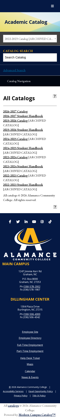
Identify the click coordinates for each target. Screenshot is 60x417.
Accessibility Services (13, 391)
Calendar (30, 371)
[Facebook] (10, 222)
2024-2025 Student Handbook (23, 148)
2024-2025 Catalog (15, 139)
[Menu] (52, 6)
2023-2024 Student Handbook (23, 166)
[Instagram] (42, 222)
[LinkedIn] (26, 222)
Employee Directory (30, 338)
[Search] (53, 57)
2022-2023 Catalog (15, 175)
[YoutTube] (34, 222)
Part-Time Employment (30, 351)
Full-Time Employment (30, 345)
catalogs (13, 406)
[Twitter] (18, 222)
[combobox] (30, 38)
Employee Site (30, 332)
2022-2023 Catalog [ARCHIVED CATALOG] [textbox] (31, 39)
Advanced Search (14, 70)
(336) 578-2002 (31, 286)
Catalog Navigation (19, 81)
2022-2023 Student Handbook (23, 185)
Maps (30, 364)
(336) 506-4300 (31, 314)
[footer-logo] (30, 244)
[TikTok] (50, 221)
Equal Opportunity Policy (40, 391)
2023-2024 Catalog (15, 157)
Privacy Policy (20, 395)
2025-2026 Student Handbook (23, 130)
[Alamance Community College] (19, 6)
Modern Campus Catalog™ (37, 415)
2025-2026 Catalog (15, 121)
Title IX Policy (39, 395)
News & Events (30, 377)
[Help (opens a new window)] (54, 96)
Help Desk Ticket (30, 358)
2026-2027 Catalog (15, 111)
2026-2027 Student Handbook (23, 116)
